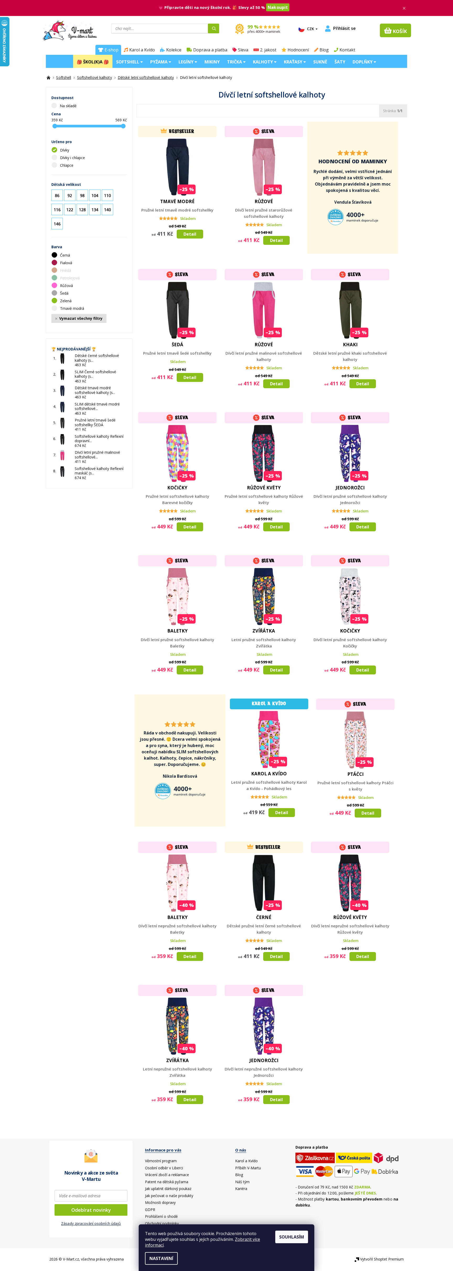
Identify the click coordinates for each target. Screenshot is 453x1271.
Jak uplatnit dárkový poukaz (168, 1188)
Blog (324, 50)
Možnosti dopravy (160, 1202)
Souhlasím (291, 1237)
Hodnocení (298, 50)
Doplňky (363, 62)
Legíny (187, 62)
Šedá (64, 293)
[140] (107, 209)
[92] (69, 195)
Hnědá (66, 270)
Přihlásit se (344, 28)
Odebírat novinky (91, 1210)
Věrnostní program (161, 1160)
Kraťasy (293, 62)
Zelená (66, 300)
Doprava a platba (210, 50)
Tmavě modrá (72, 308)
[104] (94, 195)
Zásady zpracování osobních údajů (91, 1223)
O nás (240, 1150)
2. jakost (268, 50)
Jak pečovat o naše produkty (169, 1195)
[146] (57, 223)
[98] (82, 195)
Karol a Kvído (142, 50)
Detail (190, 234)
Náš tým (242, 1181)
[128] (82, 209)
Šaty (340, 62)
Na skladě (68, 105)
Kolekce (173, 50)
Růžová (67, 285)
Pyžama (159, 62)
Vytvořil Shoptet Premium (382, 1259)
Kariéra (241, 1188)
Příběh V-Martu (248, 1167)
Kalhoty (263, 62)
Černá (65, 255)
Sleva (243, 50)
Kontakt (347, 50)
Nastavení (161, 1258)
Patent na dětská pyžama (166, 1181)
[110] (107, 195)
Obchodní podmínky (162, 1223)
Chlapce (67, 165)
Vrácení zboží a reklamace (167, 1174)
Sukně (320, 62)
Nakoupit (278, 7)
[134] (94, 209)
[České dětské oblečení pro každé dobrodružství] (49, 77)
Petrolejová (70, 277)
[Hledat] (213, 28)
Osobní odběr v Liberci (164, 1167)
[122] (69, 209)
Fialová (66, 262)
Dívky (65, 150)
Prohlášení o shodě (161, 1216)
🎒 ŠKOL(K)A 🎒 (93, 62)
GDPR (150, 1209)
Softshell (128, 62)
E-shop (111, 50)
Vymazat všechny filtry (81, 318)
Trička (235, 62)
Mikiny (212, 62)
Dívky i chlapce (73, 157)
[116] (57, 209)
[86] (57, 195)
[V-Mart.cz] (70, 30)
